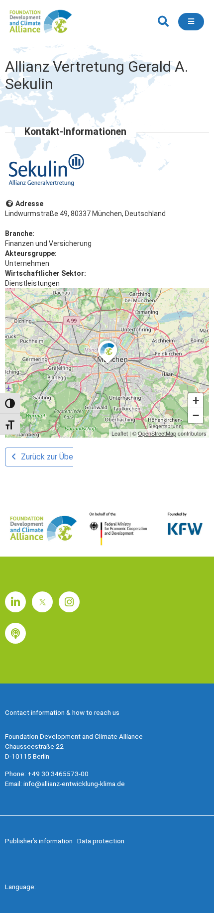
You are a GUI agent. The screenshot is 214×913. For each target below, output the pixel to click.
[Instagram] (69, 601)
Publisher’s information (39, 841)
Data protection (100, 841)
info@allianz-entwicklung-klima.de (74, 784)
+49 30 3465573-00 (58, 774)
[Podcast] (15, 633)
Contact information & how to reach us (62, 712)
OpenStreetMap (157, 433)
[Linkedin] (15, 601)
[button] (163, 21)
